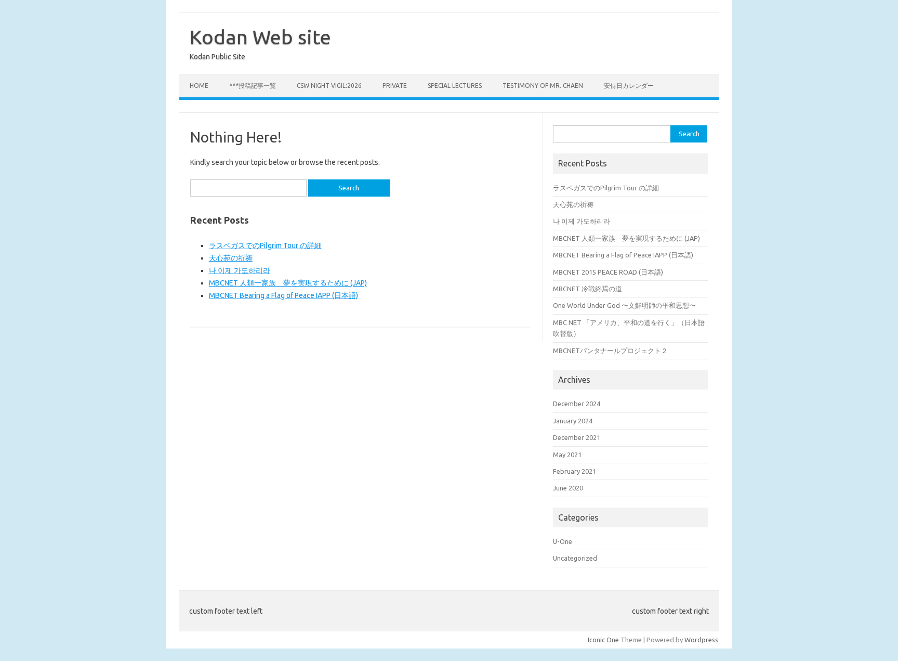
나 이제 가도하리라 (239, 270)
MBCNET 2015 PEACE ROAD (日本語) (608, 272)
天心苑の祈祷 (231, 258)
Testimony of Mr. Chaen (543, 85)
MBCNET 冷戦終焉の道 (587, 288)
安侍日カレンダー (629, 85)
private (394, 85)
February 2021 (574, 471)
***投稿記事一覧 (252, 85)
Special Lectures (455, 85)
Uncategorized (575, 558)
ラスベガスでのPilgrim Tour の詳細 (265, 245)
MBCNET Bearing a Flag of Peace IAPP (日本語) (283, 295)
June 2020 (568, 487)
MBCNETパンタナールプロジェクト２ (610, 350)
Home (199, 85)
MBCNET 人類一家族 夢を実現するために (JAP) (288, 283)
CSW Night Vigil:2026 (329, 85)
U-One (562, 541)
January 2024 (572, 420)
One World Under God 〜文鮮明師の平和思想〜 (624, 305)
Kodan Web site (260, 37)
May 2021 (567, 454)
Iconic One (603, 639)
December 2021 (576, 437)
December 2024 (576, 403)
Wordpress (701, 639)
